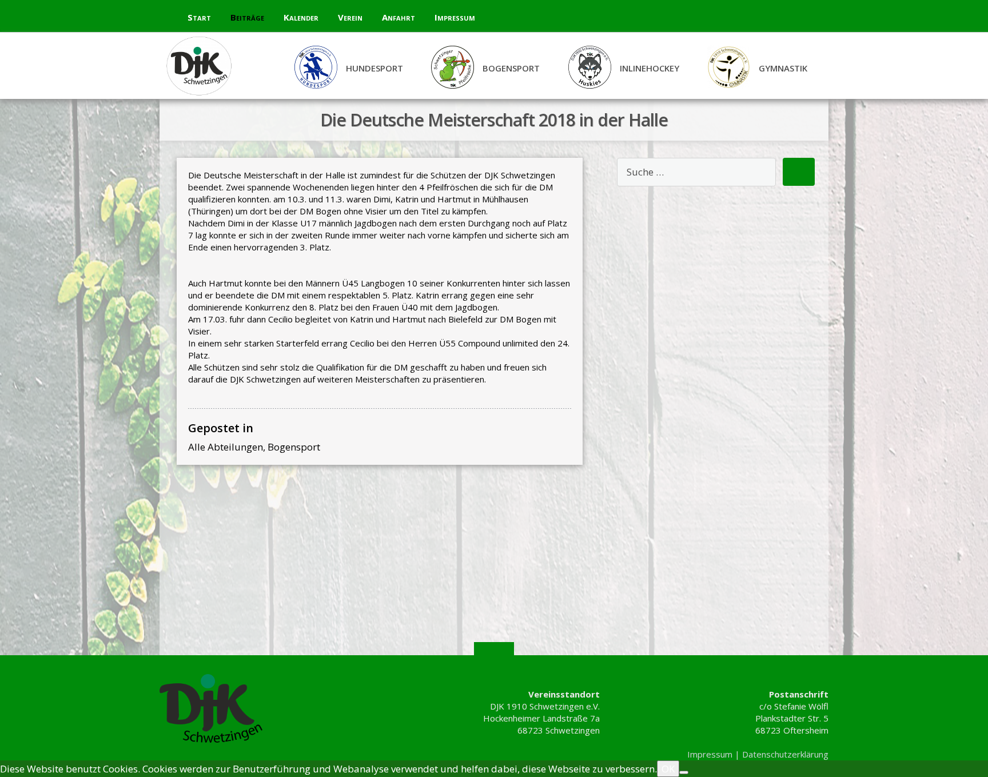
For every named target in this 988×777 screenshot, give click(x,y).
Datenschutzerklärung (785, 754)
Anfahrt (398, 17)
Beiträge (247, 17)
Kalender (301, 17)
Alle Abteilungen (225, 446)
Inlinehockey (649, 68)
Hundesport (374, 68)
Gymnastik (783, 68)
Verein (350, 17)
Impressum (455, 17)
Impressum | (714, 754)
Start (199, 17)
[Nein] (683, 772)
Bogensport (511, 68)
